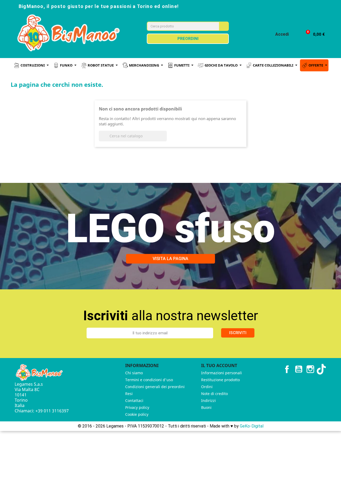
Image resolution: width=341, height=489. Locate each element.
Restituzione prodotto (220, 379)
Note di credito (214, 393)
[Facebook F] (281, 6)
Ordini (207, 386)
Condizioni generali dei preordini (155, 386)
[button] (313, 34)
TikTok (322, 369)
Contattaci (134, 400)
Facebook (287, 369)
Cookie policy (136, 414)
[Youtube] (305, 6)
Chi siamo (134, 372)
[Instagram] (293, 6)
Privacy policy (137, 407)
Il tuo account (219, 365)
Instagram (310, 369)
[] (164, 139)
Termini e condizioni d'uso (149, 379)
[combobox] (179, 26)
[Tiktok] (316, 6)
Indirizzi (208, 400)
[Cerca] (223, 26)
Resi (129, 393)
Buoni (206, 407)
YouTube (298, 369)
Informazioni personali (221, 372)
